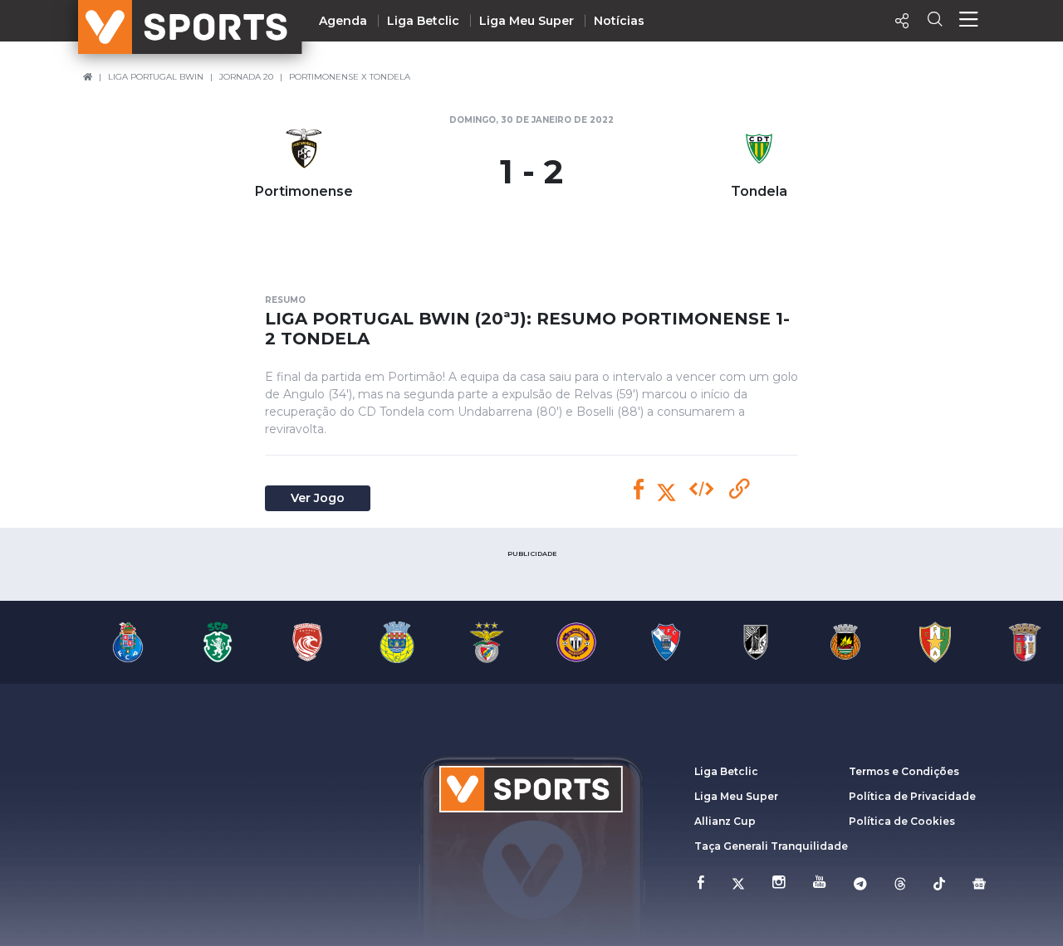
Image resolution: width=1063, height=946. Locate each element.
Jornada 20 (246, 76)
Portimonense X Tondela (349, 76)
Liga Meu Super (526, 20)
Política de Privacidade (912, 796)
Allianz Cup (725, 821)
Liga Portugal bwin (155, 76)
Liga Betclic (423, 20)
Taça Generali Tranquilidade (771, 846)
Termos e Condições (904, 771)
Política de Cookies (902, 821)
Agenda (343, 20)
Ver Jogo (318, 497)
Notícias (619, 20)
